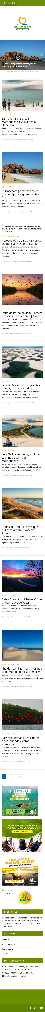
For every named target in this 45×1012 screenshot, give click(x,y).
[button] (3, 44)
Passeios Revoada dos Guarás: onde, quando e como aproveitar (21, 719)
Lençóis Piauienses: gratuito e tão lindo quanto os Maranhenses (21, 436)
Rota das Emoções (10, 215)
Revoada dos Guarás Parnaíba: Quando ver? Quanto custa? (20, 43)
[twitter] (34, 986)
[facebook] (31, 986)
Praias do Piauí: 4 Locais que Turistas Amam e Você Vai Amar (20, 508)
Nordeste (6, 93)
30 (21, 755)
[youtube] (41, 986)
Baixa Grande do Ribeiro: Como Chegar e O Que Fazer (22, 579)
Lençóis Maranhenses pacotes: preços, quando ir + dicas (21, 365)
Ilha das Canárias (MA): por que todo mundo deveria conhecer (22, 648)
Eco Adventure (15, 118)
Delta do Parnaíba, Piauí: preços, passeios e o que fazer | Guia (22, 292)
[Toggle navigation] (39, 3)
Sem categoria (7, 927)
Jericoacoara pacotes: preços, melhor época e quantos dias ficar (20, 172)
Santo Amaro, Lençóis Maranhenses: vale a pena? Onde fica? (19, 100)
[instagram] (38, 986)
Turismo (6, 287)
